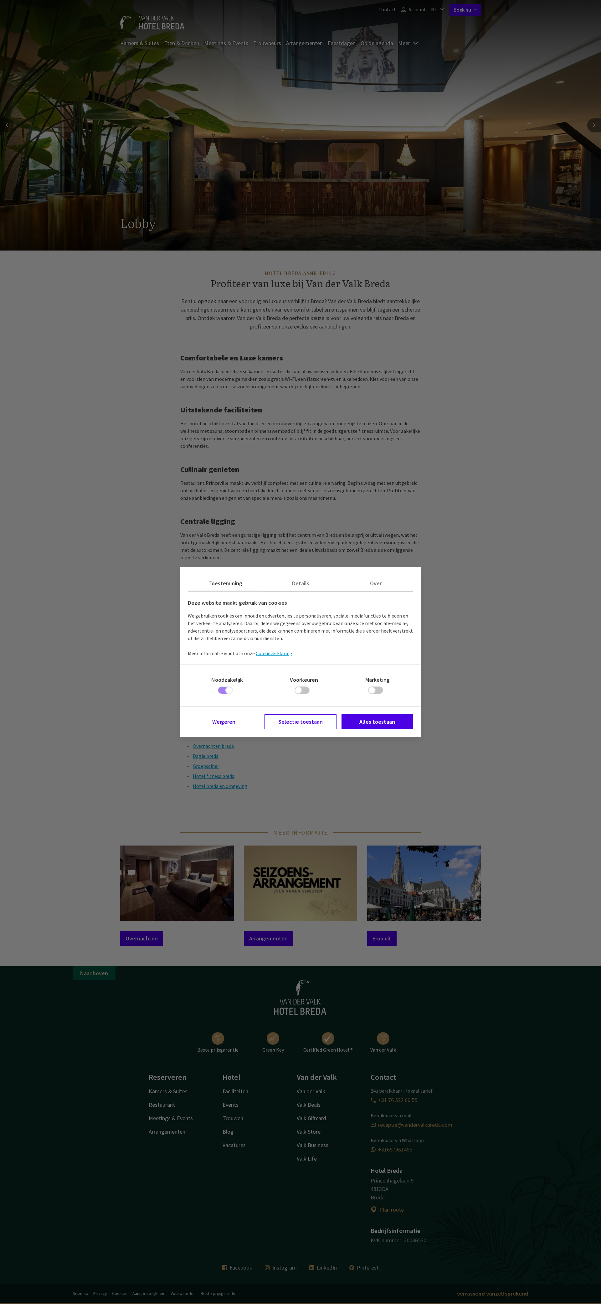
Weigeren (223, 721)
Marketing (377, 679)
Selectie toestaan (300, 721)
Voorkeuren (304, 679)
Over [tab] (376, 583)
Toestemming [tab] (225, 583)
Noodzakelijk (227, 679)
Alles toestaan (377, 721)
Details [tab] (300, 583)
